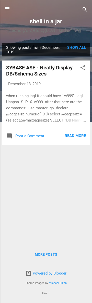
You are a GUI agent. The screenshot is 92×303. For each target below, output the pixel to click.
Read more (75, 135)
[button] (83, 68)
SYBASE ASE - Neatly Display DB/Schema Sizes (39, 71)
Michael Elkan (58, 283)
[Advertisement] (46, 194)
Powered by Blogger (49, 273)
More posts (46, 254)
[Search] (85, 10)
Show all (76, 47)
